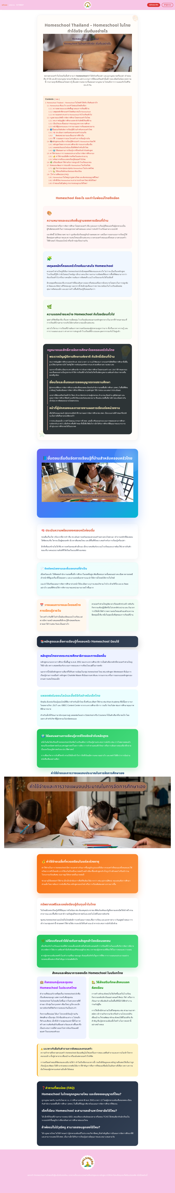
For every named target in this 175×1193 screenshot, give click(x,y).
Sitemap (20, 5)
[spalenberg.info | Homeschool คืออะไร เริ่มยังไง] (88, 5)
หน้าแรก (4, 5)
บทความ (12, 5)
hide (57, 99)
